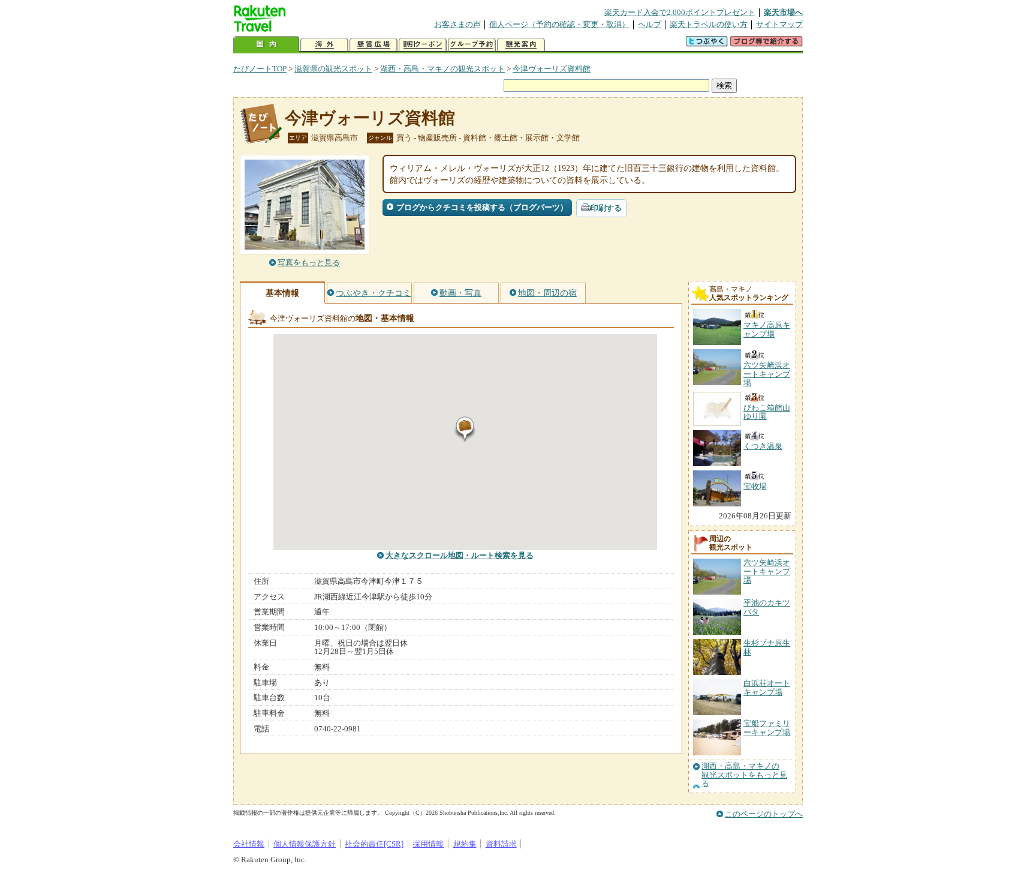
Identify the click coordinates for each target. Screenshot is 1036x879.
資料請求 (501, 843)
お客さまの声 (457, 24)
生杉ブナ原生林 (766, 647)
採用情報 (428, 843)
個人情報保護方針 (304, 843)
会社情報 (248, 843)
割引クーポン (423, 44)
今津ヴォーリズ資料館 (552, 68)
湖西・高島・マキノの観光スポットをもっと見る (744, 775)
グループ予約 (472, 44)
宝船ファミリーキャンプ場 (766, 727)
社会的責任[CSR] (374, 843)
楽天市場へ (783, 12)
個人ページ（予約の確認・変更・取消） (559, 24)
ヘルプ (649, 24)
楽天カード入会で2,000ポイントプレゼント (679, 12)
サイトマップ (779, 24)
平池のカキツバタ (766, 607)
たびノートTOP (260, 68)
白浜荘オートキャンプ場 (766, 687)
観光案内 (521, 44)
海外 (324, 44)
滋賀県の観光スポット (333, 68)
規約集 (465, 843)
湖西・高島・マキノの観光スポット (442, 68)
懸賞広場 (373, 44)
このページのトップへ (764, 813)
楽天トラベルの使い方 (709, 24)
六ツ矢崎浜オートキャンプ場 (766, 571)
